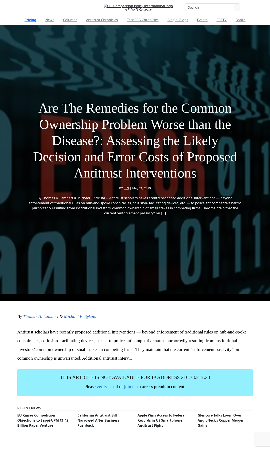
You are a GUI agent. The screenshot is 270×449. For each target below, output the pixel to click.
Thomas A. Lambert (40, 316)
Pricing (30, 19)
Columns (70, 19)
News (49, 19)
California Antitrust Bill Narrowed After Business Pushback (98, 420)
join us (130, 386)
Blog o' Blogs (177, 19)
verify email (107, 386)
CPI (126, 188)
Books (241, 19)
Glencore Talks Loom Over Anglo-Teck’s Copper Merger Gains (221, 420)
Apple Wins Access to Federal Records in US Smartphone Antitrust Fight (162, 420)
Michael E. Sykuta (80, 316)
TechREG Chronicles (143, 19)
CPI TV (221, 19)
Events (202, 19)
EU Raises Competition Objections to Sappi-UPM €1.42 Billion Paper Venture (42, 420)
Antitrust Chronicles (102, 19)
